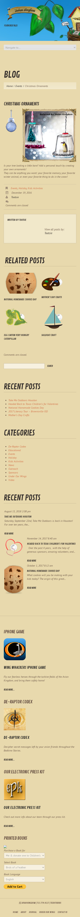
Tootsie (15, 197)
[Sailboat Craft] (58, 317)
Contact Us (62, 912)
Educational (14, 450)
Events (18, 86)
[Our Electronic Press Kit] (15, 789)
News (11, 465)
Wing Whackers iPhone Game (25, 667)
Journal (33, 912)
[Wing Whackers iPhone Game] (15, 649)
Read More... (9, 759)
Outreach (13, 468)
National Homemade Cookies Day (20, 299)
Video (11, 480)
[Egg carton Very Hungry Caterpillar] (21, 317)
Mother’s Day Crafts (51, 297)
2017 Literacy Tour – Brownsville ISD (28, 411)
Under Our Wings (17, 476)
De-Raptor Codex (17, 446)
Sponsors (13, 472)
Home (10, 86)
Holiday (23, 188)
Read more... (9, 689)
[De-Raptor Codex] (15, 719)
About (23, 912)
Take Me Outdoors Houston (22, 400)
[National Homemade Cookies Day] (21, 283)
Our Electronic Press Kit (22, 807)
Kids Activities (35, 188)
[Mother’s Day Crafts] (58, 282)
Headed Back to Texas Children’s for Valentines (33, 404)
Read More (8, 533)
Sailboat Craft (48, 335)
